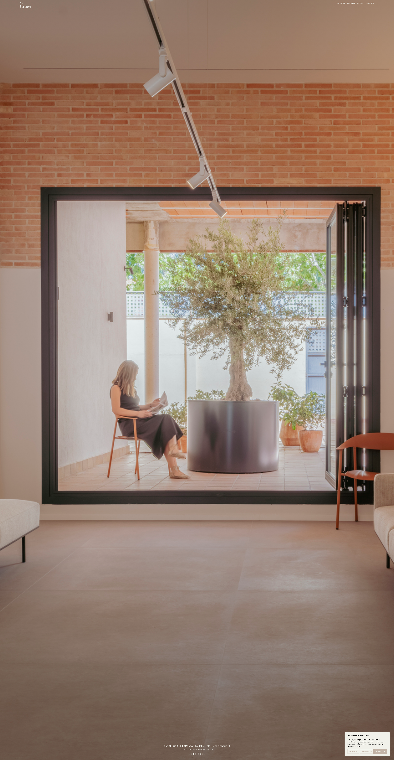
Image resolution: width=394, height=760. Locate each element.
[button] (189, 754)
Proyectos (340, 3)
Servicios (351, 3)
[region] (367, 744)
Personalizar (353, 751)
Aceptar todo (380, 751)
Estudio (360, 3)
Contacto (370, 3)
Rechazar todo (367, 751)
